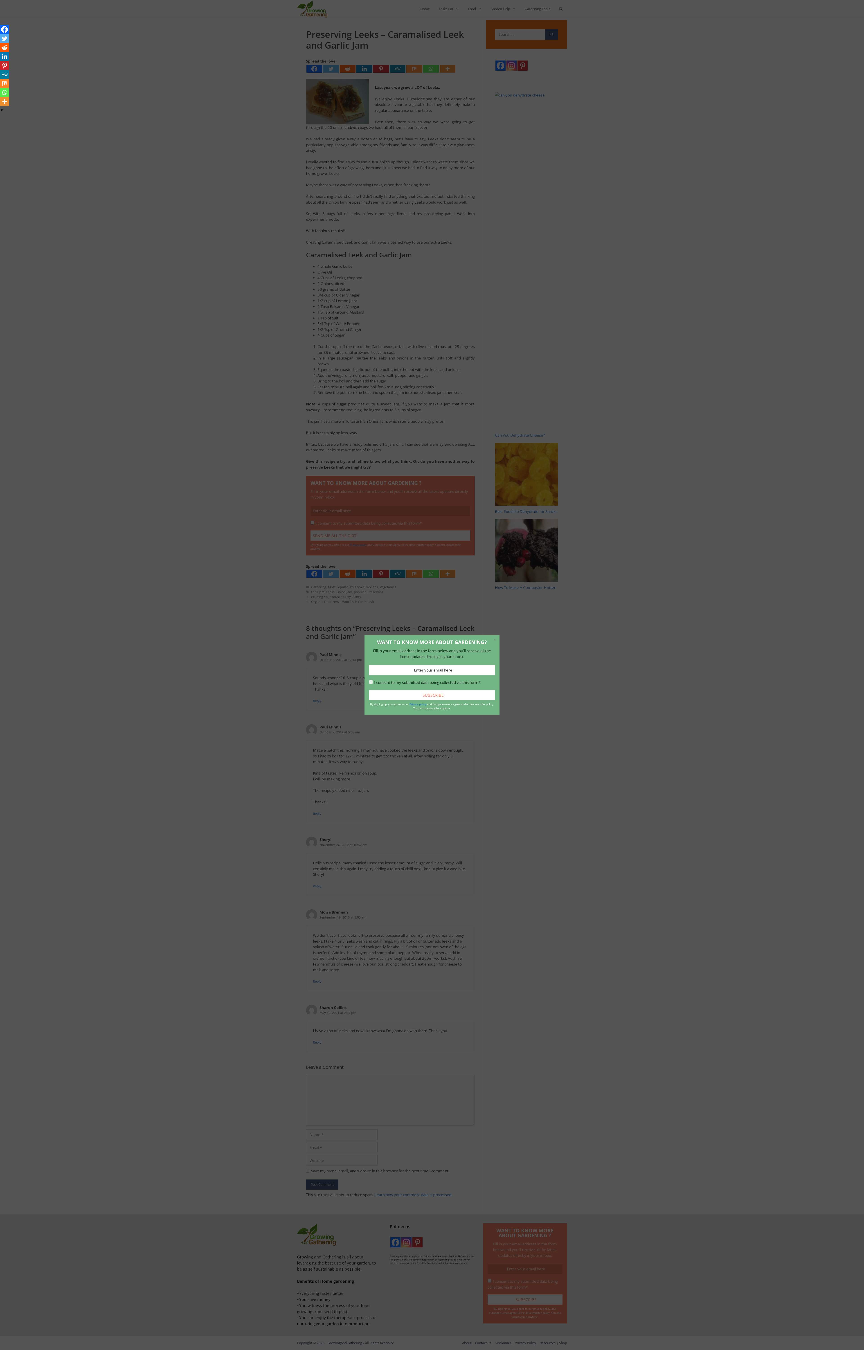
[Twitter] (4, 38)
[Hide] (2, 110)
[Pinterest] (4, 65)
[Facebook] (4, 29)
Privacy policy (418, 704)
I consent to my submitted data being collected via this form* (427, 682)
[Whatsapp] (4, 92)
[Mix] (4, 83)
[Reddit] (4, 47)
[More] (4, 101)
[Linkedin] (4, 56)
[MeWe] (4, 74)
